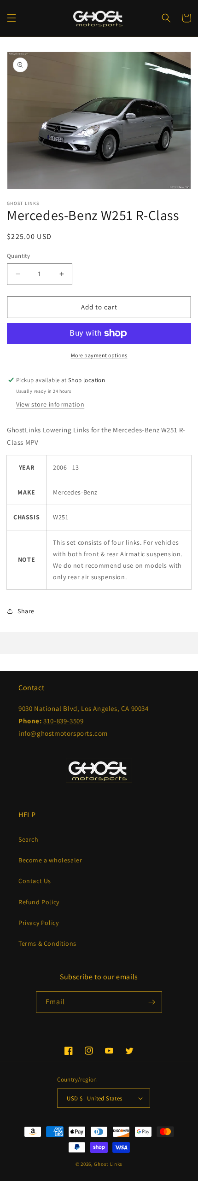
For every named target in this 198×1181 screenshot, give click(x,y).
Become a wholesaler (50, 860)
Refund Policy (38, 902)
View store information (50, 404)
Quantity (18, 256)
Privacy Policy (38, 923)
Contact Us (34, 881)
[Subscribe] (151, 1002)
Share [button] (26, 611)
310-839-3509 (63, 720)
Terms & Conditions (47, 943)
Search (28, 839)
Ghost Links (108, 1164)
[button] (11, 18)
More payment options (99, 355)
